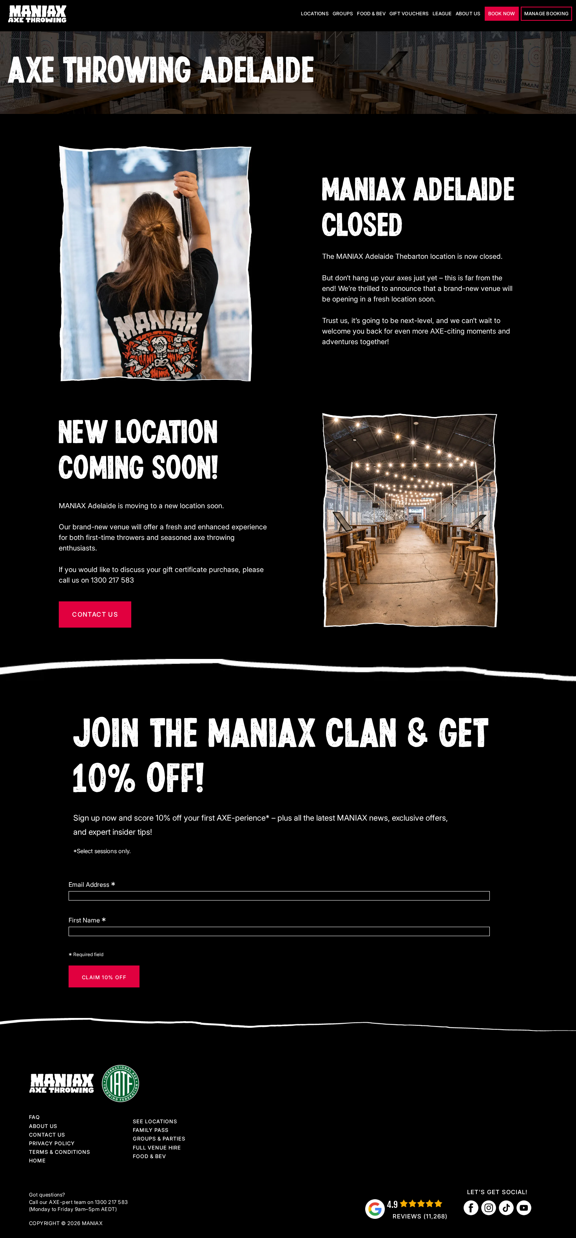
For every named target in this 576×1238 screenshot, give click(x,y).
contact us (95, 614)
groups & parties (159, 1138)
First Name (87, 920)
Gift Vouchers (409, 13)
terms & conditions (59, 1152)
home (37, 1160)
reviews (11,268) (420, 1216)
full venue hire (157, 1147)
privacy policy (52, 1143)
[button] (315, 14)
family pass (150, 1130)
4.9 (392, 1204)
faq (34, 1117)
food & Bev (149, 1156)
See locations (155, 1121)
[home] (38, 13)
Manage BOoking (546, 13)
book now (501, 13)
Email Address (92, 884)
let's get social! (497, 1192)
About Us (43, 1126)
